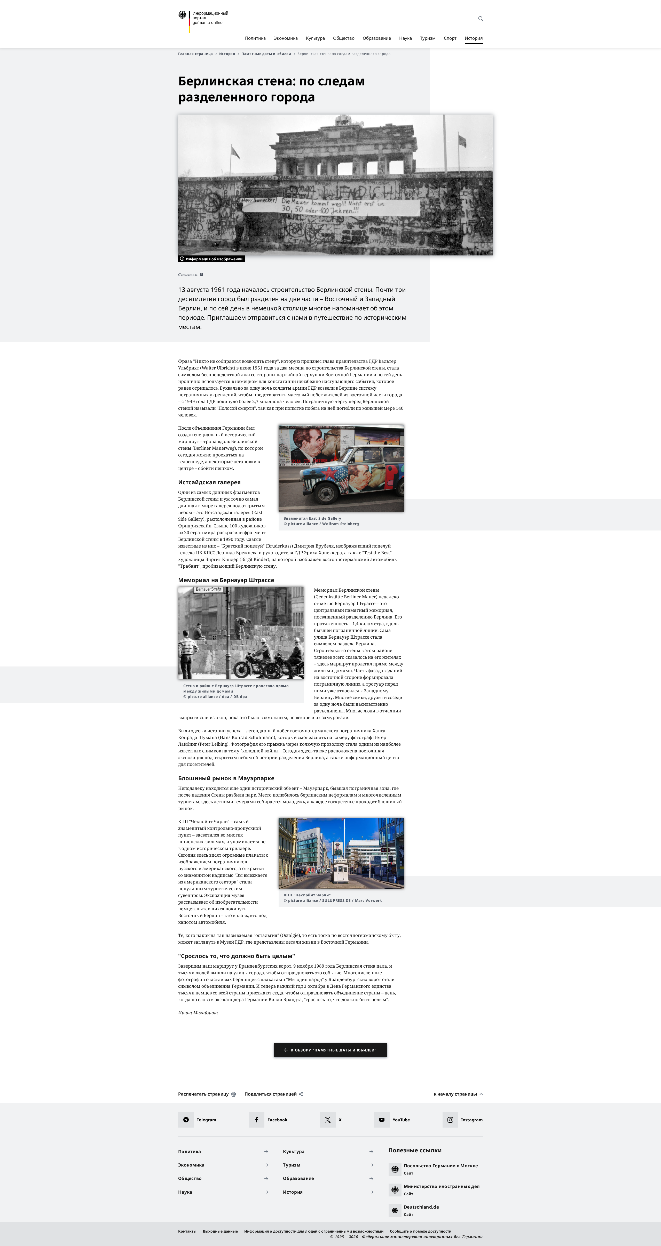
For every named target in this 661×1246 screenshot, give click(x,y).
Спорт (450, 38)
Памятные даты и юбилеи (266, 53)
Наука (405, 38)
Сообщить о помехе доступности (420, 1231)
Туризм (428, 38)
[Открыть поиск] (479, 16)
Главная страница (195, 53)
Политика (255, 38)
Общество (344, 38)
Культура (315, 38)
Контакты (187, 1231)
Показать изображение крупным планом (341, 468)
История (474, 39)
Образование (377, 38)
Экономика (286, 38)
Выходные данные (220, 1231)
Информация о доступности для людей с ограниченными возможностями (313, 1231)
